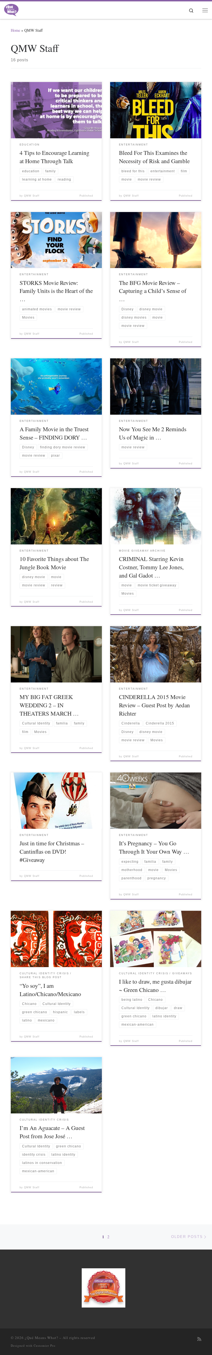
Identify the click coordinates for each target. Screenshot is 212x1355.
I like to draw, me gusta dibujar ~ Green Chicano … (155, 985)
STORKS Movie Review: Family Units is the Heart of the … (56, 291)
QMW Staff (31, 195)
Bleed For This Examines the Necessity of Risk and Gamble (154, 157)
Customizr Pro (44, 1345)
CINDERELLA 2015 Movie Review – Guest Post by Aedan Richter (154, 705)
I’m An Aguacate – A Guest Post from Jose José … (52, 1132)
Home (15, 30)
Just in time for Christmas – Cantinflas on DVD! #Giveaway (52, 851)
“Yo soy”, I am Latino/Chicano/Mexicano (50, 989)
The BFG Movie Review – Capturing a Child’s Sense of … (152, 291)
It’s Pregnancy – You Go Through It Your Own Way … (154, 847)
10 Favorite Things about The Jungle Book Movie (54, 563)
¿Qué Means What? (41, 1337)
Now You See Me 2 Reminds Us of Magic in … (152, 433)
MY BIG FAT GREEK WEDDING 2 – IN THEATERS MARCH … (49, 705)
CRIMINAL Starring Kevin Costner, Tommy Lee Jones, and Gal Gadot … (151, 567)
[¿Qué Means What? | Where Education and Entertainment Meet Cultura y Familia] (11, 9)
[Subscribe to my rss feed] (199, 1339)
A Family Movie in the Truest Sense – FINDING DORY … (54, 433)
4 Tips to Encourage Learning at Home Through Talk (54, 157)
